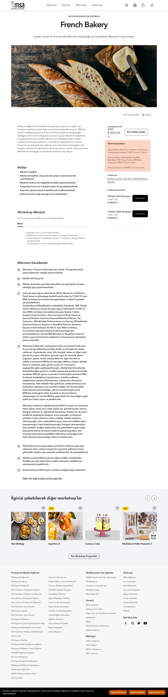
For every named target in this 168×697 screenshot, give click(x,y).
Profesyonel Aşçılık (19, 582)
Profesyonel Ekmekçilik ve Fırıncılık (26, 628)
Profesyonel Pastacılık (20, 586)
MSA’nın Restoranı (93, 649)
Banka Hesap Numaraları (59, 607)
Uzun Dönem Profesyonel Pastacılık (26, 602)
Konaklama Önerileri (57, 594)
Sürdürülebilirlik (130, 602)
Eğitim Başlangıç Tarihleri (59, 598)
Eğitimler (52, 6)
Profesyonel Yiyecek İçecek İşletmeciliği (28, 623)
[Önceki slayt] (147, 498)
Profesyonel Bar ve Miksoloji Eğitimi (26, 644)
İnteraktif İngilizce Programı (22, 653)
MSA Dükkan (91, 645)
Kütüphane (90, 618)
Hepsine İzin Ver (156, 692)
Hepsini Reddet (137, 692)
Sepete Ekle (140, 198)
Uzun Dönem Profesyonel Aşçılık (25, 598)
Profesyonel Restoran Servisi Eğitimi (26, 649)
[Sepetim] (143, 5)
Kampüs (66, 6)
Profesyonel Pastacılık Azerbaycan (25, 665)
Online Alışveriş (92, 641)
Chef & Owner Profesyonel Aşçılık (25, 590)
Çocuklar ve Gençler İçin (96, 586)
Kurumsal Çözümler (131, 590)
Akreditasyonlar (129, 586)
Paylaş (148, 115)
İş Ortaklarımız (129, 607)
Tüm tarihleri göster (136, 132)
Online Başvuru (55, 632)
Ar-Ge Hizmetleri (130, 598)
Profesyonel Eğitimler (20, 577)
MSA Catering (92, 653)
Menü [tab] (20, 224)
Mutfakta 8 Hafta (92, 590)
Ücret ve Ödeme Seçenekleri (61, 586)
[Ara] (126, 5)
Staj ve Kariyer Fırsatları (58, 623)
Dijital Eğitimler (92, 594)
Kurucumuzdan (129, 582)
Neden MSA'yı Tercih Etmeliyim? (62, 582)
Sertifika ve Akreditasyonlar (60, 611)
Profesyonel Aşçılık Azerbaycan (24, 661)
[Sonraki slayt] (154, 498)
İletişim (126, 611)
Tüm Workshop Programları (84, 556)
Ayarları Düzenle (118, 692)
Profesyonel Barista (19, 640)
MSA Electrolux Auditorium (97, 626)
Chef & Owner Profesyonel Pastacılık (26, 594)
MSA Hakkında (129, 577)
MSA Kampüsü (92, 605)
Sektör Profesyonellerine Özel (23, 674)
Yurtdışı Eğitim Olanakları (59, 615)
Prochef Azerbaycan (19, 657)
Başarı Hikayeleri (55, 628)
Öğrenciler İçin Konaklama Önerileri (101, 613)
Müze (88, 622)
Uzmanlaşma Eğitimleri (20, 669)
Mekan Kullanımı (93, 630)
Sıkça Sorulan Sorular (57, 577)
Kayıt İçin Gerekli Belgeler (60, 602)
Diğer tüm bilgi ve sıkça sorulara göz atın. (42, 478)
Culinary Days (17, 678)
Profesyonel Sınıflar (94, 609)
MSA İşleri (81, 6)
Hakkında (97, 6)
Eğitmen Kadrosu (56, 619)
